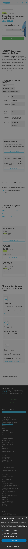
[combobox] (26, 518)
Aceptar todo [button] (14, 540)
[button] (14, 546)
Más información (15, 527)
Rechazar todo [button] (14, 543)
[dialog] (14, 532)
